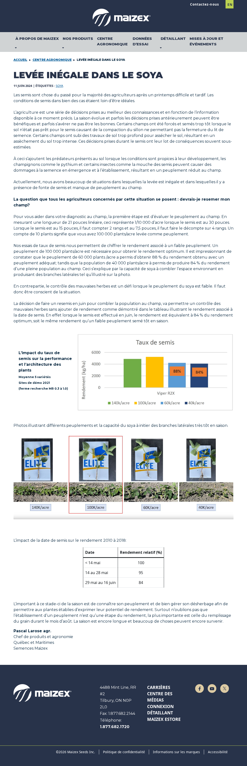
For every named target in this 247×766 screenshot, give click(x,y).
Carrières (158, 687)
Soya (59, 86)
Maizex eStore (164, 719)
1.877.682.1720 (114, 726)
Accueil (20, 60)
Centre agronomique (52, 60)
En (229, 4)
